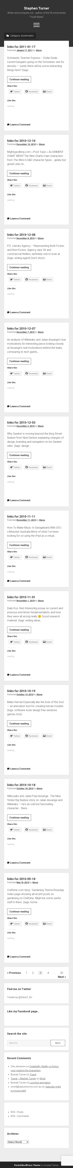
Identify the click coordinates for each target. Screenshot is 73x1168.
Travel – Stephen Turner (23, 1078)
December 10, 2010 (26, 144)
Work (42, 1078)
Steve (39, 50)
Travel (33, 1074)
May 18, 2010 (22, 882)
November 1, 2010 (25, 601)
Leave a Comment (20, 124)
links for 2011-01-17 (21, 47)
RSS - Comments (20, 1116)
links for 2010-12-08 (21, 234)
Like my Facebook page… (23, 1011)
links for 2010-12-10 (21, 140)
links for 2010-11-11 (21, 516)
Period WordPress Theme (27, 1165)
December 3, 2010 (25, 426)
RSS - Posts (17, 1112)
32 (61, 972)
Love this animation (40, 1082)
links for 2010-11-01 (21, 597)
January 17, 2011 (24, 50)
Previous (15, 972)
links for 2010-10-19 (21, 691)
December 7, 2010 (25, 332)
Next (61, 977)
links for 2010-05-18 (21, 879)
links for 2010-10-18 (21, 785)
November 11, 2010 (26, 520)
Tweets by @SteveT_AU (19, 997)
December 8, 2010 (25, 238)
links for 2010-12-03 (21, 422)
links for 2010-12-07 (21, 328)
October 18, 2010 (24, 788)
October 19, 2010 (24, 694)
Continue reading (20, 80)
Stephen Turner (36, 8)
